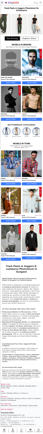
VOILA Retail (23, 405)
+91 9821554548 (29, 424)
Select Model (11, 82)
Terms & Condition (34, 398)
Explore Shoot (29, 38)
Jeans (6, 136)
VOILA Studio (33, 405)
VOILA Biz (5, 405)
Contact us (24, 393)
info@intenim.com (28, 421)
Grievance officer (21, 398)
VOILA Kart (13, 405)
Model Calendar (6, 386)
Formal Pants (36, 136)
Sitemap (10, 393)
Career (3, 393)
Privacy (4, 398)
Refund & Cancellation (8, 400)
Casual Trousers (16, 136)
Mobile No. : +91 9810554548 (11, 424)
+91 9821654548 (6, 426)
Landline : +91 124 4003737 (10, 422)
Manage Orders (31, 386)
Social (3, 388)
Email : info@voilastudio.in (11, 421)
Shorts (26, 136)
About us (17, 393)
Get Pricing (12, 38)
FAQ (8, 388)
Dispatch (11, 398)
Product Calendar (19, 386)
